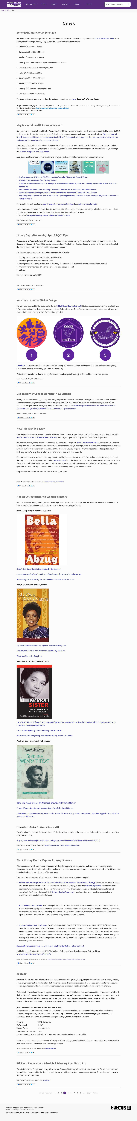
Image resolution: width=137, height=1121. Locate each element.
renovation (46, 1080)
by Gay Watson (38, 180)
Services (65, 4)
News (13, 10)
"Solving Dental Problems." (62, 892)
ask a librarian (48, 481)
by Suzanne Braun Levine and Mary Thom (45, 579)
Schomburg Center (93, 885)
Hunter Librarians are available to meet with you (37, 437)
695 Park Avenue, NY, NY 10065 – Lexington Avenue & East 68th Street (32, 1112)
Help (53, 4)
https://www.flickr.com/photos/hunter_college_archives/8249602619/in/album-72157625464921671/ (58, 840)
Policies (9, 1107)
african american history (77, 959)
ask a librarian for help (87, 204)
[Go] (128, 4)
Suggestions (18, 1107)
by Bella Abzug (39, 569)
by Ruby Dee (41, 645)
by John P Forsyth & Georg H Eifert (53, 177)
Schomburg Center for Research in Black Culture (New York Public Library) (60, 883)
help (54, 481)
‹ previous (49, 1093)
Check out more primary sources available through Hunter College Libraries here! (50, 946)
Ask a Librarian (60, 460)
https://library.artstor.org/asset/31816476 (34, 954)
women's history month (72, 845)
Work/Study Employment (33, 1107)
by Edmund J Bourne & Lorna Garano (58, 192)
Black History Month (54, 959)
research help (60, 481)
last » (95, 1093)
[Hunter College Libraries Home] (14, 4)
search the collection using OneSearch (59, 204)
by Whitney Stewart (57, 189)
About (77, 4)
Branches (31, 4)
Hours (89, 4)
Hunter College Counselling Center (34, 151)
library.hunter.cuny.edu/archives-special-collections (48, 215)
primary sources (65, 959)
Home (3, 10)
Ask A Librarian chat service (88, 442)
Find (43, 4)
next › (89, 1093)
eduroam (48, 1048)
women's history (50, 845)
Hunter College (59, 845)
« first (41, 1093)
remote (53, 1048)
